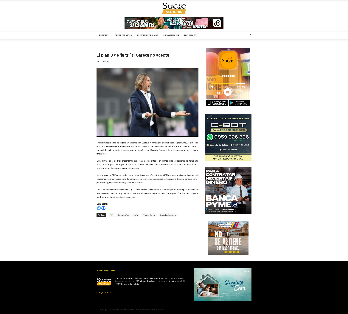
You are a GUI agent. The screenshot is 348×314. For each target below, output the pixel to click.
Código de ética (104, 292)
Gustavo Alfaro (123, 215)
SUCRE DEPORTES (123, 35)
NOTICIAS (103, 35)
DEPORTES (100, 48)
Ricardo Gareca (149, 215)
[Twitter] (99, 208)
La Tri (136, 215)
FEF (111, 215)
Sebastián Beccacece (168, 215)
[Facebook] (103, 208)
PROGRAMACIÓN (171, 35)
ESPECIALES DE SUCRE (147, 35)
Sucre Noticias (103, 61)
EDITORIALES (190, 35)
